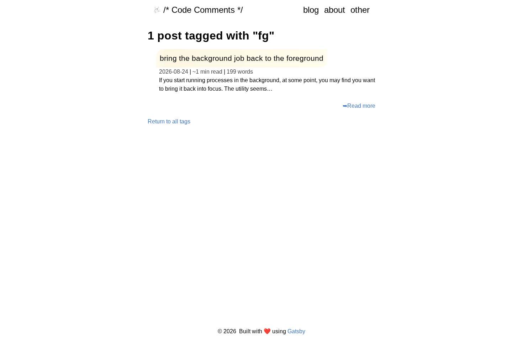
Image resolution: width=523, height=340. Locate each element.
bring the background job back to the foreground (241, 58)
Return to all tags (169, 121)
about (334, 10)
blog (311, 10)
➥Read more (359, 106)
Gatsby (296, 331)
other (360, 10)
